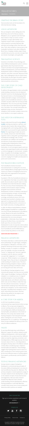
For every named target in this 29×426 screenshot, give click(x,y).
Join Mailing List (13, 402)
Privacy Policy (7, 417)
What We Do (4, 14)
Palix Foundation (16, 422)
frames (3, 132)
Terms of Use (15, 417)
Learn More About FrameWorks (9, 233)
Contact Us (22, 417)
